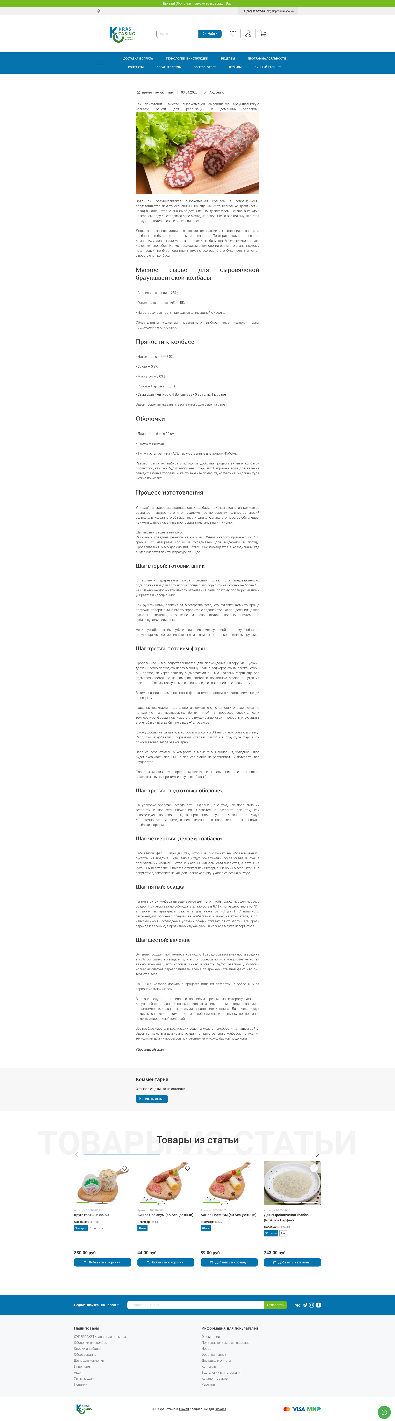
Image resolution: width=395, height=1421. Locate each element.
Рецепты (228, 58)
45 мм (142, 1228)
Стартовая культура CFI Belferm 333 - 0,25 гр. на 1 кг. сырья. (183, 394)
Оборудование (85, 1355)
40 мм (205, 1228)
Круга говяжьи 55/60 (91, 1215)
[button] (77, 1154)
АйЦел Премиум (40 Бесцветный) (229, 1215)
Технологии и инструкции (187, 58)
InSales (220, 1409)
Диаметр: (148, 1222)
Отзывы (235, 67)
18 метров (96, 1228)
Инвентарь (82, 1366)
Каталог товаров (215, 1378)
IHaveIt (184, 1409)
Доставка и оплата (138, 58)
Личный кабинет (267, 67)
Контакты (136, 67)
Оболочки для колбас (90, 1343)
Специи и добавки (87, 1349)
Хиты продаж (84, 1378)
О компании (211, 1337)
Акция (78, 1372)
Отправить (275, 1305)
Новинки (80, 1384)
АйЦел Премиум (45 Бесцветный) (165, 1215)
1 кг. (283, 1233)
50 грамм (271, 1233)
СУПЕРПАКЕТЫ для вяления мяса (100, 1337)
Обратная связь (169, 67)
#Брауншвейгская (150, 1049)
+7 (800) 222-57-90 (253, 11)
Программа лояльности (267, 58)
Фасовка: (87, 1222)
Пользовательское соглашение (225, 1343)
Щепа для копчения (89, 1361)
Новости (208, 1349)
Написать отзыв (151, 1099)
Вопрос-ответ (205, 67)
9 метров (80, 1228)
